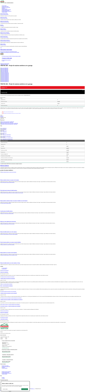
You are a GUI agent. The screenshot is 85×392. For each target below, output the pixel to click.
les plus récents (4, 268)
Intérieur (3, 377)
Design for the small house (4, 312)
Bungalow (3, 367)
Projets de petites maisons (5, 10)
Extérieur (3, 378)
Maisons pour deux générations (6, 9)
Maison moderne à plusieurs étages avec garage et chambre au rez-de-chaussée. (14, 200)
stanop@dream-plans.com (5, 362)
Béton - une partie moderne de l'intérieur (6, 285)
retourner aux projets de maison (4, 63)
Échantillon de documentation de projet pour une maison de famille (9, 52)
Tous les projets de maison (4, 13)
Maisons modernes (4, 8)
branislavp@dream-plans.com (6, 357)
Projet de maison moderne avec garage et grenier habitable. (10, 242)
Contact (3, 60)
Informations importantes (6, 49)
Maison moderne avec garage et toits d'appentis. (8, 252)
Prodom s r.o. (33, 388)
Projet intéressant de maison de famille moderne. (8, 190)
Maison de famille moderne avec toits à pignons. (8, 231)
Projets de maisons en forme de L (6, 11)
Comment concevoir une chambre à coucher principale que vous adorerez (11, 299)
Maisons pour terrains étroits (6, 7)
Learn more (20, 386)
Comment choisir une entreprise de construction (7, 278)
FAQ (1, 47)
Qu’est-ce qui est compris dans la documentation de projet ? (8, 51)
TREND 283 (2, 64)
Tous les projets (4, 5)
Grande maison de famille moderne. (6, 211)
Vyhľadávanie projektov (10, 2)
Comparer (1, 116)
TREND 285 (6, 64)
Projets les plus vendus (5, 6)
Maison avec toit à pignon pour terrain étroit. (8, 221)
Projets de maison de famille (6, 56)
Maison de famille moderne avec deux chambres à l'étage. (10, 262)
